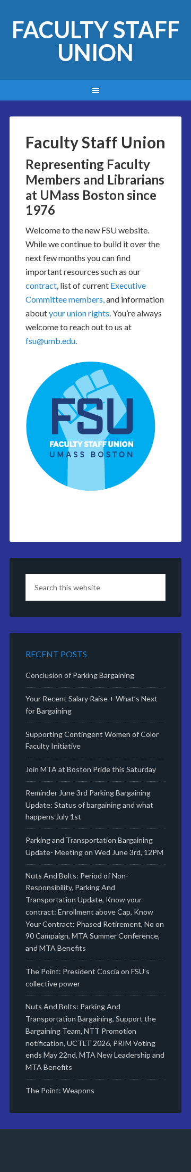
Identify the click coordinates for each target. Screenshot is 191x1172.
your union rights (79, 313)
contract (41, 285)
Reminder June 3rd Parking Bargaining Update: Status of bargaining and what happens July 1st (89, 805)
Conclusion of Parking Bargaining (79, 675)
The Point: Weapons (59, 1090)
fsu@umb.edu (50, 341)
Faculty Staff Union (96, 41)
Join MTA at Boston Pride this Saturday (90, 769)
